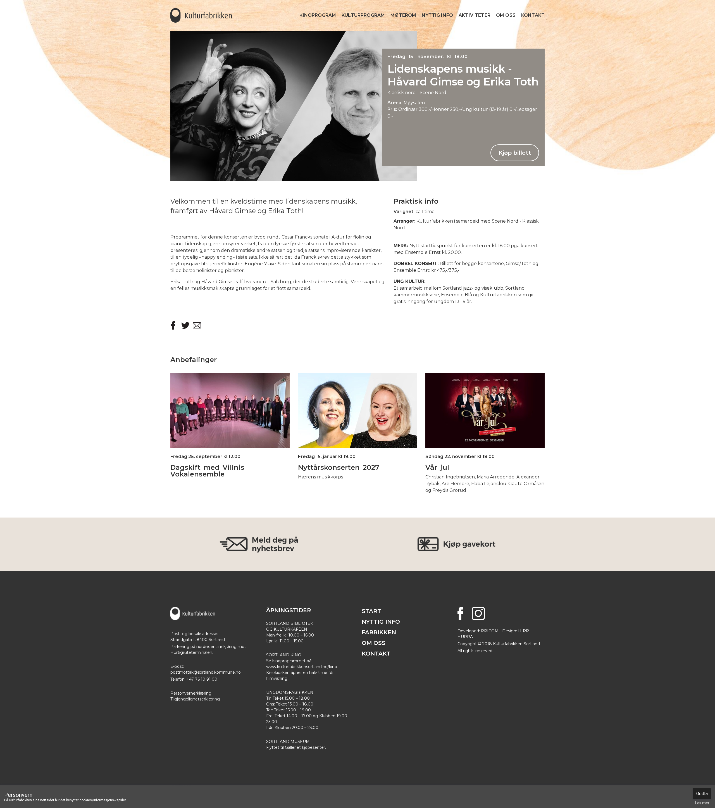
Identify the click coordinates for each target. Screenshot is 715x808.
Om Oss (506, 15)
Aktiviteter (474, 15)
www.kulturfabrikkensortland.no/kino (301, 666)
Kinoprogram (317, 15)
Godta (702, 793)
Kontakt (533, 15)
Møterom (403, 15)
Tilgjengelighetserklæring (195, 699)
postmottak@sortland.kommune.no (205, 672)
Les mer (230, 399)
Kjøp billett (515, 152)
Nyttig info (437, 15)
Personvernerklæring (190, 693)
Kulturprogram (363, 15)
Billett (357, 421)
